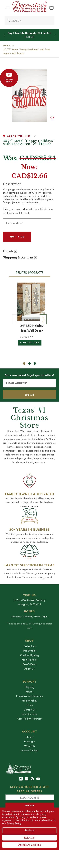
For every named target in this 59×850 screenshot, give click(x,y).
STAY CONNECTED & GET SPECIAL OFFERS (29, 789)
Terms (30, 705)
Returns (29, 691)
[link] (21, 779)
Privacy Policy (29, 700)
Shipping (29, 687)
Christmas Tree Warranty (29, 696)
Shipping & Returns (18, 257)
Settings (29, 830)
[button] (7, 7)
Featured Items (29, 659)
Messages (29, 741)
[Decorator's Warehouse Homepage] (29, 768)
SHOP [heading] (29, 640)
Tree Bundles (29, 650)
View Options (29, 342)
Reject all (29, 837)
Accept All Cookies (29, 845)
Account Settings (29, 750)
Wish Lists (29, 746)
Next (43, 319)
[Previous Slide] (4, 34)
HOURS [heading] (29, 611)
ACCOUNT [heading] (29, 731)
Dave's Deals (29, 664)
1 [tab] (24, 363)
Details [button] (8, 251)
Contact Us (30, 709)
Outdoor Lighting (29, 655)
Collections (29, 646)
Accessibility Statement (29, 718)
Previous (15, 319)
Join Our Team (29, 714)
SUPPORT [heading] (30, 681)
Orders (29, 737)
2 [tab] (29, 363)
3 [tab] (35, 363)
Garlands (30, 33)
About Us (29, 668)
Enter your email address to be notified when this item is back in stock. (28, 211)
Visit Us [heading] (29, 595)
